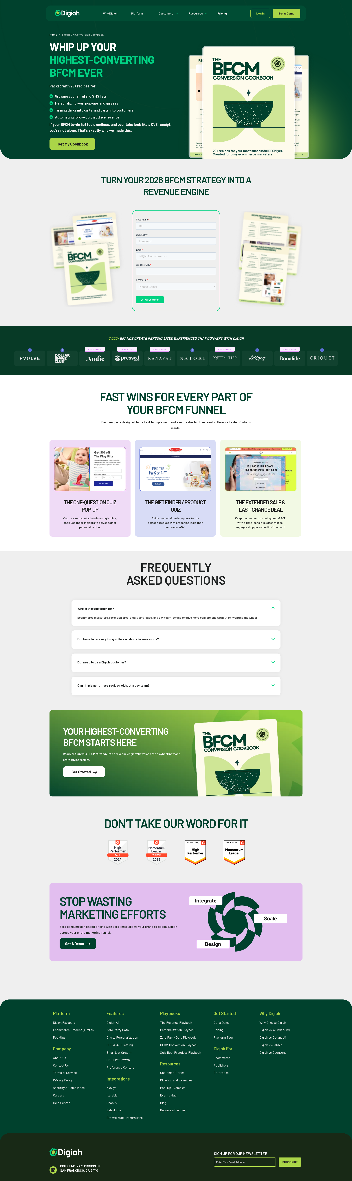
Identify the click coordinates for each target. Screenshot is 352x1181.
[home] (67, 13)
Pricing (222, 13)
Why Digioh (110, 13)
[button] (138, 13)
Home (53, 34)
